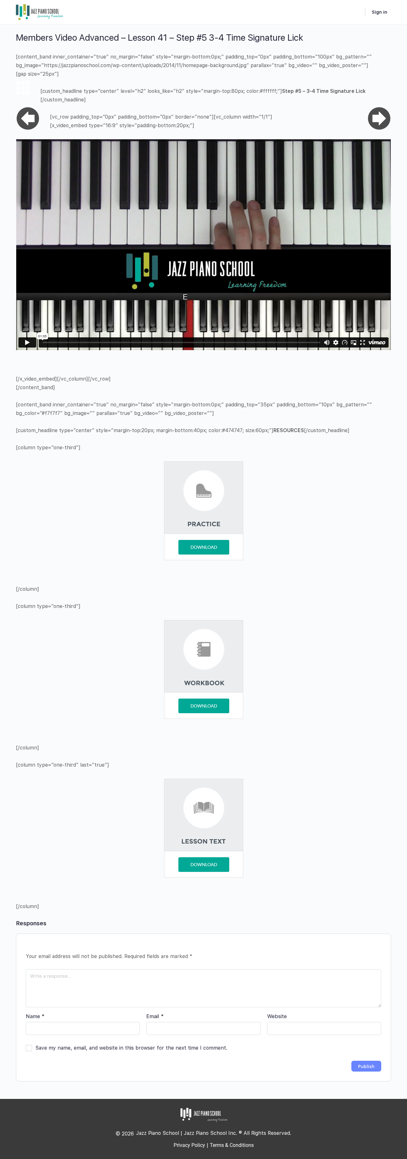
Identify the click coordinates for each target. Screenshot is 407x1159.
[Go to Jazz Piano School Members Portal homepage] (40, 11)
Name (35, 1016)
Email (155, 1016)
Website (277, 1016)
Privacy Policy (189, 1145)
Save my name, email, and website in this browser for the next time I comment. (131, 1048)
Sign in (379, 12)
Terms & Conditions (232, 1145)
